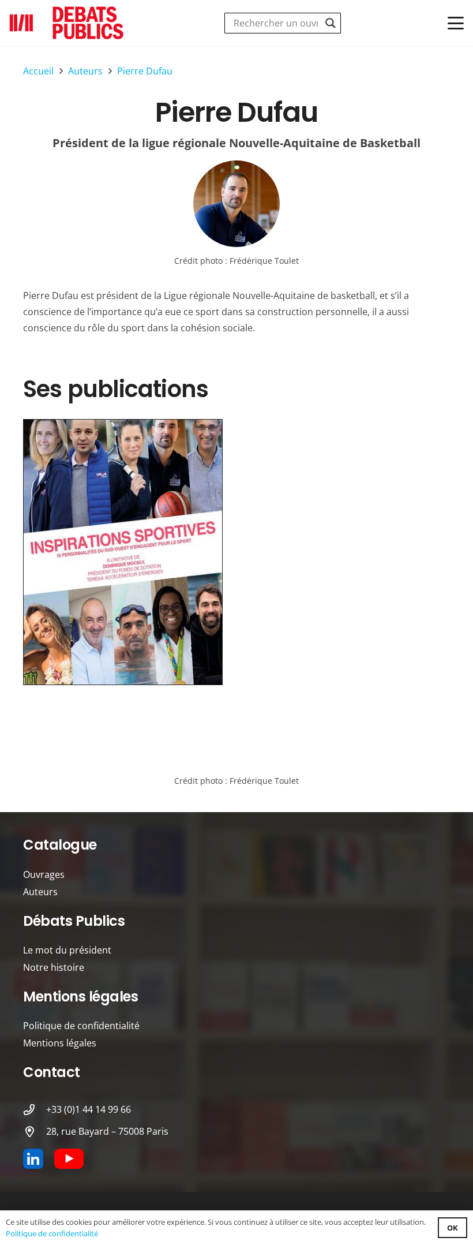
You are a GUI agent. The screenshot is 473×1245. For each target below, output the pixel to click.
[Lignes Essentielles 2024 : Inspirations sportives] (123, 552)
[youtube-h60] (69, 1159)
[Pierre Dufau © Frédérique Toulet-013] (236, 203)
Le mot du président (67, 950)
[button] (455, 23)
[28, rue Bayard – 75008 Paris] (34, 1131)
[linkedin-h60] (33, 1159)
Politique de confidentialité (81, 1025)
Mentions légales (59, 1043)
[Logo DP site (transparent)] (67, 23)
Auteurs (40, 891)
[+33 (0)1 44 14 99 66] (34, 1109)
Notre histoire (53, 967)
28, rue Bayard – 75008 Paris (107, 1131)
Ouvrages (44, 874)
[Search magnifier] (330, 23)
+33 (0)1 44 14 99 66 (88, 1109)
